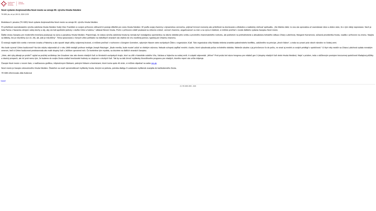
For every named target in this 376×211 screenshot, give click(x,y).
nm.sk (154, 63)
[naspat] (3, 81)
